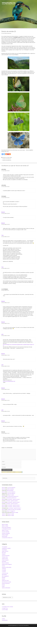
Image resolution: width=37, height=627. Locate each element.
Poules (3, 586)
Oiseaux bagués (5, 534)
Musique (3, 577)
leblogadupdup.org (8, 3)
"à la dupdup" (4, 546)
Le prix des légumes (11, 487)
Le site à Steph (5, 609)
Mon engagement (5, 576)
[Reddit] (6, 154)
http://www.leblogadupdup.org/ (9, 381)
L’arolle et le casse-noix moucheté (14, 509)
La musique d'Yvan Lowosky (7, 606)
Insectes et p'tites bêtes (7, 157)
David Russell (4, 536)
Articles (3, 618)
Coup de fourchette (5, 555)
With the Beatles (10, 489)
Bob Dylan (4, 552)
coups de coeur (5, 558)
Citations (3, 554)
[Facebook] (2, 154)
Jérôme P (4, 513)
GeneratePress (26, 625)
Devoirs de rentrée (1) (7, 158)
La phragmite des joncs (6, 528)
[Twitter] (4, 154)
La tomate (4, 570)
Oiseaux (3, 579)
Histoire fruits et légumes (7, 564)
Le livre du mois (5, 573)
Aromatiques (4, 549)
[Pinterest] (8, 154)
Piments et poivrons (6, 583)
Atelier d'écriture (5, 551)
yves (2, 334)
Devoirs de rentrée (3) (7, 160)
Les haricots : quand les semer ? (13, 499)
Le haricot (4, 571)
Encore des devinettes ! (6, 527)
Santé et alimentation (6, 587)
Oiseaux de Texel (5, 580)
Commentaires (5, 620)
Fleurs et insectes (5, 562)
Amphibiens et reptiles (6, 548)
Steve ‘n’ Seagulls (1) (11, 511)
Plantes (3, 584)
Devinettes (4, 561)
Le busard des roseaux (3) (7, 537)
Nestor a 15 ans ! (5, 530)
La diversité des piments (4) (12, 496)
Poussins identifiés (5, 531)
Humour (3, 565)
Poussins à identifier (6, 533)
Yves (2, 235)
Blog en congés (11, 494)
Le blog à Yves (5, 608)
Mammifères (4, 574)
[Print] (10, 154)
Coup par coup (5, 557)
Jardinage (4, 568)
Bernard (3, 212)
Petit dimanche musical (6, 581)
